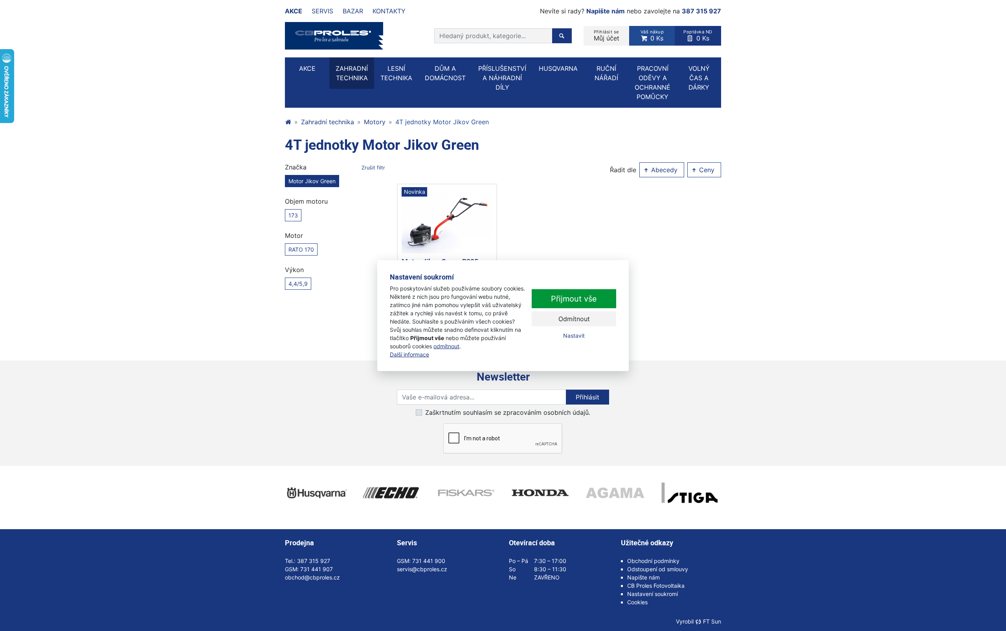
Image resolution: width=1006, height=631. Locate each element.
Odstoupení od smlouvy (657, 569)
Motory (375, 122)
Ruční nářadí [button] (606, 73)
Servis (322, 11)
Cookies (637, 602)
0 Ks (652, 35)
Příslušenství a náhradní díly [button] (502, 77)
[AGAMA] (615, 493)
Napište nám (605, 11)
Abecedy (663, 170)
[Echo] (391, 493)
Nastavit (574, 335)
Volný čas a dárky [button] (699, 77)
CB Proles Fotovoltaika (656, 585)
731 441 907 (316, 569)
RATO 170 (301, 249)
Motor (294, 235)
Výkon (294, 270)
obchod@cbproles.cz (312, 577)
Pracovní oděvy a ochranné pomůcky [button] (652, 82)
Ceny (705, 170)
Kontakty (389, 11)
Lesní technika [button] (396, 73)
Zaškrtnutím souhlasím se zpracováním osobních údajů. (507, 412)
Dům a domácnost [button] (445, 73)
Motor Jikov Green (312, 181)
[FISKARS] (465, 493)
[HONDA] (540, 493)
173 (293, 215)
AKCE (307, 68)
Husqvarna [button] (558, 68)
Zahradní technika (327, 122)
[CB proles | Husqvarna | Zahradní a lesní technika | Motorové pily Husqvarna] (288, 122)
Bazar (353, 11)
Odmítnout (574, 319)
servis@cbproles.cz (422, 569)
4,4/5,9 (298, 283)
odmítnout (446, 346)
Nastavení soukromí (652, 594)
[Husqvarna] (316, 493)
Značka (335, 167)
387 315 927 (701, 11)
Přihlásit (587, 397)
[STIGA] (689, 493)
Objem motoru (306, 201)
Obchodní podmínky (653, 560)
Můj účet (606, 35)
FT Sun (712, 621)
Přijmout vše (574, 299)
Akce (293, 11)
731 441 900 (428, 560)
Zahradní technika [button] (352, 73)
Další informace (409, 354)
